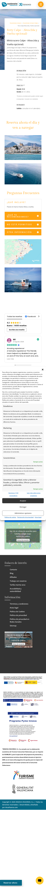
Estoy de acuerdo (23, 540)
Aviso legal (38, 517)
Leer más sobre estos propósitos (33, 494)
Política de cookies (10, 517)
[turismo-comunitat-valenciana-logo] (23, 781)
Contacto (13, 569)
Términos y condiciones (19, 604)
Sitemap (13, 625)
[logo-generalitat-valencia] (23, 793)
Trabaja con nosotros (18, 581)
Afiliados (13, 577)
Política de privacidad (18, 615)
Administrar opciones (23, 513)
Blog (11, 573)
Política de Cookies (17, 611)
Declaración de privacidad (25, 517)
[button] (43, 369)
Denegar (23, 507)
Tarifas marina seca (17, 585)
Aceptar (23, 501)
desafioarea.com (11, 807)
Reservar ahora (11, 883)
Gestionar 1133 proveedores (13, 494)
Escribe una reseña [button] (16, 330)
